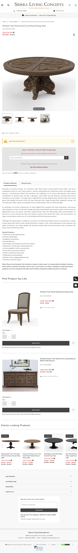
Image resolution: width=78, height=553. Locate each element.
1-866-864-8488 (21, 11)
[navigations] (2, 5)
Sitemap (53, 544)
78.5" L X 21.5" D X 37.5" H (51, 376)
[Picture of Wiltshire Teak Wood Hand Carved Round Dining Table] (7, 118)
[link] (39, 548)
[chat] (75, 285)
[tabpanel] (39, 229)
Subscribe (39, 510)
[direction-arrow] (2, 445)
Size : (3, 133)
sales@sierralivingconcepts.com (50, 538)
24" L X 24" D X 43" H (49, 307)
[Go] (72, 141)
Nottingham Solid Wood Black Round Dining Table (53, 455)
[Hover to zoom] (39, 74)
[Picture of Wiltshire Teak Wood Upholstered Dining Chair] (20, 309)
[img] (74, 34)
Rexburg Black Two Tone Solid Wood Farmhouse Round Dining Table (10, 456)
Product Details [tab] (10, 183)
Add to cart (36, 343)
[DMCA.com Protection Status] (65, 545)
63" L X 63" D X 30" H (12, 133)
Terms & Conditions (41, 544)
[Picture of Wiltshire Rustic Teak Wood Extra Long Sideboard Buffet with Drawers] (20, 375)
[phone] (75, 278)
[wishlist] (70, 5)
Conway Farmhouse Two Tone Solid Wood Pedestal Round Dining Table (32, 456)
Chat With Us (60, 11)
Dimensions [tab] (26, 183)
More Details (6, 330)
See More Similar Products (39, 167)
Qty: (3, 333)
